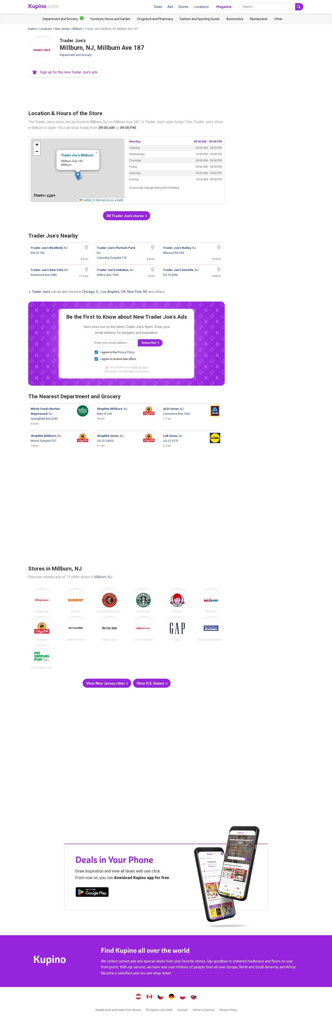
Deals (158, 7)
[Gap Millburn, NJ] (177, 629)
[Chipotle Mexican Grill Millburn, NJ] (110, 601)
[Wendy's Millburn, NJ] (177, 601)
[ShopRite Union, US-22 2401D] (125, 441)
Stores (183, 7)
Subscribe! (149, 343)
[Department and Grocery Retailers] (63, 19)
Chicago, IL (90, 292)
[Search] (299, 6)
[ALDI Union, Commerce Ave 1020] (191, 416)
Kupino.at (138, 997)
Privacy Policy (125, 352)
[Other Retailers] (278, 19)
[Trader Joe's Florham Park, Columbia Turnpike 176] (125, 253)
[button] (65, 72)
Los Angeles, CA (113, 292)
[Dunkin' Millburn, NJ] (76, 601)
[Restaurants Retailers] (259, 19)
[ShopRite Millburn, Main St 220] (125, 416)
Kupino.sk (193, 997)
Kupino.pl (182, 997)
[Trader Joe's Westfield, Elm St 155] (59, 253)
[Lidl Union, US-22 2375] (191, 441)
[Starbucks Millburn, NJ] (143, 601)
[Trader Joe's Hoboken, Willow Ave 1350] (125, 272)
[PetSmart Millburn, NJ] (211, 601)
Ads (170, 7)
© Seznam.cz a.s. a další (108, 200)
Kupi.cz (160, 997)
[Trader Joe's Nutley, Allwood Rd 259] (191, 253)
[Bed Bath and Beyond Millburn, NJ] (211, 629)
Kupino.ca (149, 997)
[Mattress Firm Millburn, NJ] (76, 629)
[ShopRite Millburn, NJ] (42, 629)
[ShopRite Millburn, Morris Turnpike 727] (59, 441)
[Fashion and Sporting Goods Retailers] (200, 19)
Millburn (77, 28)
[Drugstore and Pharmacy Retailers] (155, 19)
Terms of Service (203, 1010)
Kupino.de (171, 997)
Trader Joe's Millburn (77, 155)
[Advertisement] (126, 92)
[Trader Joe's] (41, 50)
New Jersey (62, 28)
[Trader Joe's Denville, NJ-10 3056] (191, 272)
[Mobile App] (92, 893)
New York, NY (137, 292)
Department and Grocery (75, 55)
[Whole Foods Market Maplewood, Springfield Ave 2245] (59, 416)
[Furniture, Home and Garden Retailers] (111, 19)
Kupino (32, 28)
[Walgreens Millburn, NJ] (42, 601)
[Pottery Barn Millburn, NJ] (110, 629)
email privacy (139, 367)
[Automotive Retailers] (234, 19)
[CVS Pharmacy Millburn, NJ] (143, 629)
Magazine (223, 7)
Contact (182, 1010)
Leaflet (86, 200)
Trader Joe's (41, 292)
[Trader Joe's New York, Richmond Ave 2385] (59, 272)
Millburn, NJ (103, 577)
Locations (201, 7)
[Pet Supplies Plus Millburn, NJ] (42, 657)
